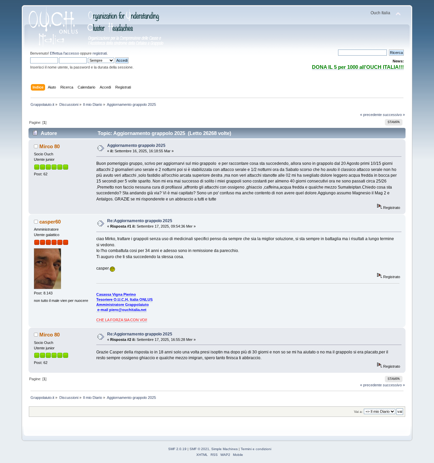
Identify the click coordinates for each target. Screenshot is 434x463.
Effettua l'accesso (64, 53)
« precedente (371, 115)
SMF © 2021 (199, 449)
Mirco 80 (49, 146)
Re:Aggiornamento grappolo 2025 (139, 220)
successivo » (394, 115)
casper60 (50, 222)
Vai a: (358, 411)
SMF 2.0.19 (177, 449)
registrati (100, 53)
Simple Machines (224, 449)
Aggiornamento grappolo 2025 (136, 145)
